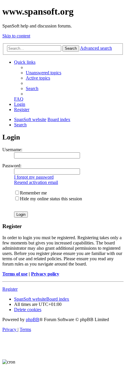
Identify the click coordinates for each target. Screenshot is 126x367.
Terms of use (15, 273)
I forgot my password (34, 177)
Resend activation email (36, 182)
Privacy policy (45, 273)
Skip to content (16, 35)
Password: (11, 165)
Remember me (33, 192)
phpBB (32, 319)
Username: (12, 149)
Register (10, 289)
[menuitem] (43, 72)
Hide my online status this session (51, 198)
